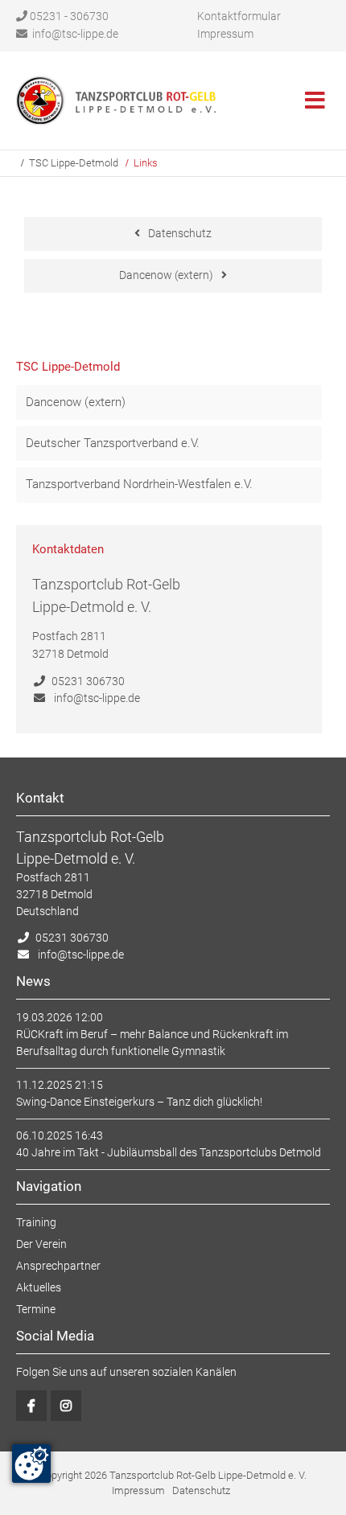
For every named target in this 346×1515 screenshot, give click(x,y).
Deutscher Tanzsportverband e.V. (113, 443)
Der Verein (41, 1244)
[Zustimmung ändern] (31, 1463)
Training (36, 1222)
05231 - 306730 (69, 16)
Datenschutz (180, 233)
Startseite (116, 100)
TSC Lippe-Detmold (73, 163)
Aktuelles (38, 1287)
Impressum (225, 33)
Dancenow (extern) (166, 275)
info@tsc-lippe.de (75, 33)
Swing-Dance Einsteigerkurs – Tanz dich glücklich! (139, 1101)
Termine (36, 1309)
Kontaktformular (239, 16)
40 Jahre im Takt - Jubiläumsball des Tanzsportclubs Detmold (168, 1152)
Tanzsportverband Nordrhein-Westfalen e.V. (139, 484)
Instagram (66, 1405)
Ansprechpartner (58, 1265)
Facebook (31, 1405)
